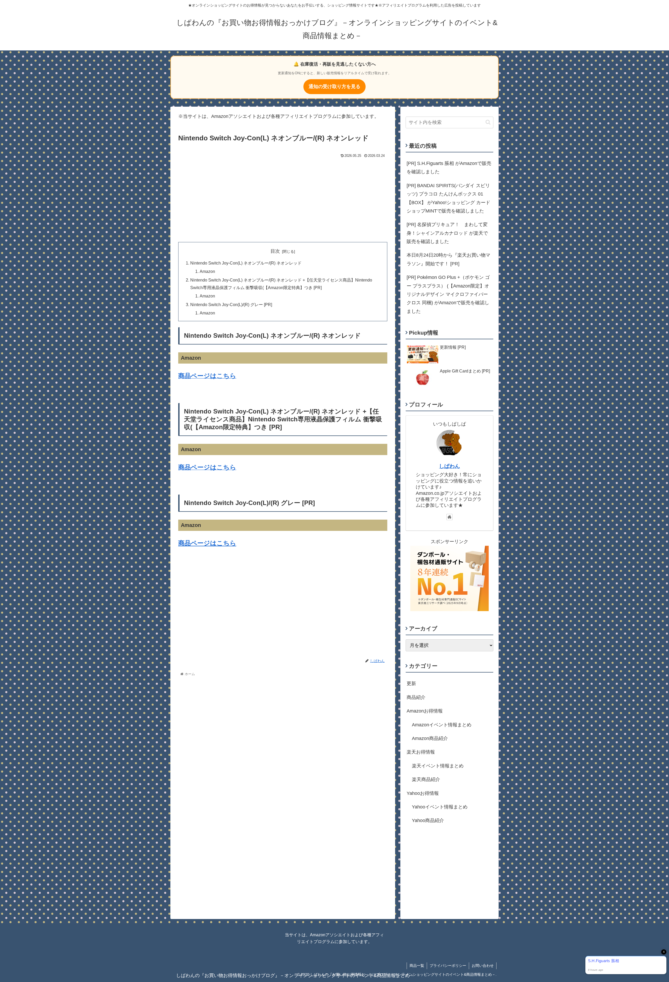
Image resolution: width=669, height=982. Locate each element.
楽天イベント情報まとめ (438, 765)
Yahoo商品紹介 (428, 820)
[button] (488, 122)
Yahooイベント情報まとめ (440, 806)
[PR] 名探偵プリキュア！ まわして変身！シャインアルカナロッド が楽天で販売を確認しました (447, 233)
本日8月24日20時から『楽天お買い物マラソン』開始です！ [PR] (448, 259)
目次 (275, 251)
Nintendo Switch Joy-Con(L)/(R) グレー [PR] (231, 304)
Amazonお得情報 (425, 711)
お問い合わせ (483, 965)
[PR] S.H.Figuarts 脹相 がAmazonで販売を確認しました (449, 167)
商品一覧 (417, 965)
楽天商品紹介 (426, 779)
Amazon (207, 271)
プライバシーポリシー (448, 965)
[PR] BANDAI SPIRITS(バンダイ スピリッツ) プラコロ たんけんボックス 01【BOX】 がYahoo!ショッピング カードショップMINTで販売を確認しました (448, 198)
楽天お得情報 (421, 752)
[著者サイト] (449, 517)
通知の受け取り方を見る (334, 86)
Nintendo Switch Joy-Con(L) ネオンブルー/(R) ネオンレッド (246, 263)
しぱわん (449, 466)
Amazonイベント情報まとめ (441, 724)
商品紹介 (416, 697)
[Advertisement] (282, 199)
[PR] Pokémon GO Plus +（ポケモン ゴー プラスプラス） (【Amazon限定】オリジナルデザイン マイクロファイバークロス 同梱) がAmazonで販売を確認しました (448, 294)
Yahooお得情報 (423, 793)
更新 (411, 683)
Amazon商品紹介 (430, 738)
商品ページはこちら (207, 543)
